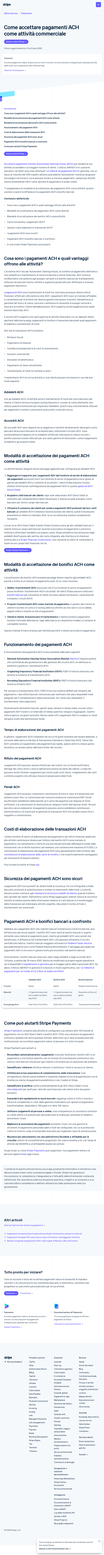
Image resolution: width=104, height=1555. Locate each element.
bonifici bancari (15, 594)
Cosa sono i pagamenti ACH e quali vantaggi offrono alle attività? (34, 113)
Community (84, 1372)
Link (31, 1415)
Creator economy (62, 1418)
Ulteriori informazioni (14, 70)
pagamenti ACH (13, 292)
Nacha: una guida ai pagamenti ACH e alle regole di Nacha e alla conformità (42, 1240)
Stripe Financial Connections (35, 539)
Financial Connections (38, 1401)
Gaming (57, 1425)
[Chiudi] (99, 1542)
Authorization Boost (38, 1369)
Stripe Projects (60, 1520)
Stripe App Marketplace (64, 1478)
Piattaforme (59, 1407)
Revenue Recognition (38, 1436)
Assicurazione (60, 1435)
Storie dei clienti (86, 1365)
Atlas (31, 1365)
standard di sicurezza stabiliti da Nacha (55, 893)
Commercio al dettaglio (64, 1462)
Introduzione (10, 108)
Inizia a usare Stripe (15, 41)
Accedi (82, 1454)
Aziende (57, 1361)
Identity (32, 1404)
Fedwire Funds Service (80, 943)
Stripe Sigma (34, 1440)
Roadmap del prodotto (89, 1417)
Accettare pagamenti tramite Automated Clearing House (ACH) (38, 163)
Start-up (58, 1365)
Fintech (57, 1421)
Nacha (73, 658)
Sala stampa (84, 1424)
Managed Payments (38, 1419)
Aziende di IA (59, 1414)
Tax (30, 1444)
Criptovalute (34, 1390)
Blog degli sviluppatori (63, 1523)
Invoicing (33, 1408)
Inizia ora (10, 1293)
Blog (81, 1369)
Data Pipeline (35, 1394)
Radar (31, 1433)
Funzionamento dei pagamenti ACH (20, 127)
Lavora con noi (85, 1420)
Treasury (33, 1451)
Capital (32, 1376)
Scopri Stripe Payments (17, 550)
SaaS (56, 1410)
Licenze (82, 1393)
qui (37, 864)
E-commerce (59, 1376)
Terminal (33, 1447)
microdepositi (14, 1089)
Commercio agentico (63, 1369)
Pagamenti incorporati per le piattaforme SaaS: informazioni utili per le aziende (44, 1233)
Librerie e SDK (60, 1516)
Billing (31, 1372)
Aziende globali (60, 1393)
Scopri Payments (12, 1327)
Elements (33, 1397)
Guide (81, 1361)
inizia (23, 1154)
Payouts (32, 1429)
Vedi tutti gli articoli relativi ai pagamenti (23, 1225)
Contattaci (25, 1293)
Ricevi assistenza (86, 1441)
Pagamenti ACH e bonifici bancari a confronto (25, 141)
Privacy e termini (86, 1382)
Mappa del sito (85, 1396)
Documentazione (61, 1499)
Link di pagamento (37, 1422)
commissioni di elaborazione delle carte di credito (31, 854)
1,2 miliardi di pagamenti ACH (61, 170)
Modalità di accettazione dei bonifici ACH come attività (30, 122)
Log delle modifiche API (64, 1512)
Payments (26, 13)
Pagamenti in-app (62, 1396)
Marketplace (59, 1400)
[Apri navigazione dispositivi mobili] (98, 4)
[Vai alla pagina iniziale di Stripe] (7, 1357)
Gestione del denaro (63, 1403)
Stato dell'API (60, 1509)
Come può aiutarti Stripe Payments (20, 146)
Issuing (32, 1411)
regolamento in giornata (36, 964)
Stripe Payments (13, 1030)
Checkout (33, 1379)
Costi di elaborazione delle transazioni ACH (24, 132)
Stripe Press (84, 1427)
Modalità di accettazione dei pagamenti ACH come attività (31, 118)
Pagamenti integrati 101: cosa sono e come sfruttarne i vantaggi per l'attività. (43, 1237)
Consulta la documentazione (67, 1324)
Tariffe (32, 1361)
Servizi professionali (63, 1452)
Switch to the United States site (54, 1548)
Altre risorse (11, 13)
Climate (32, 1383)
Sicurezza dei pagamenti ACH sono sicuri (23, 137)
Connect (33, 1386)
